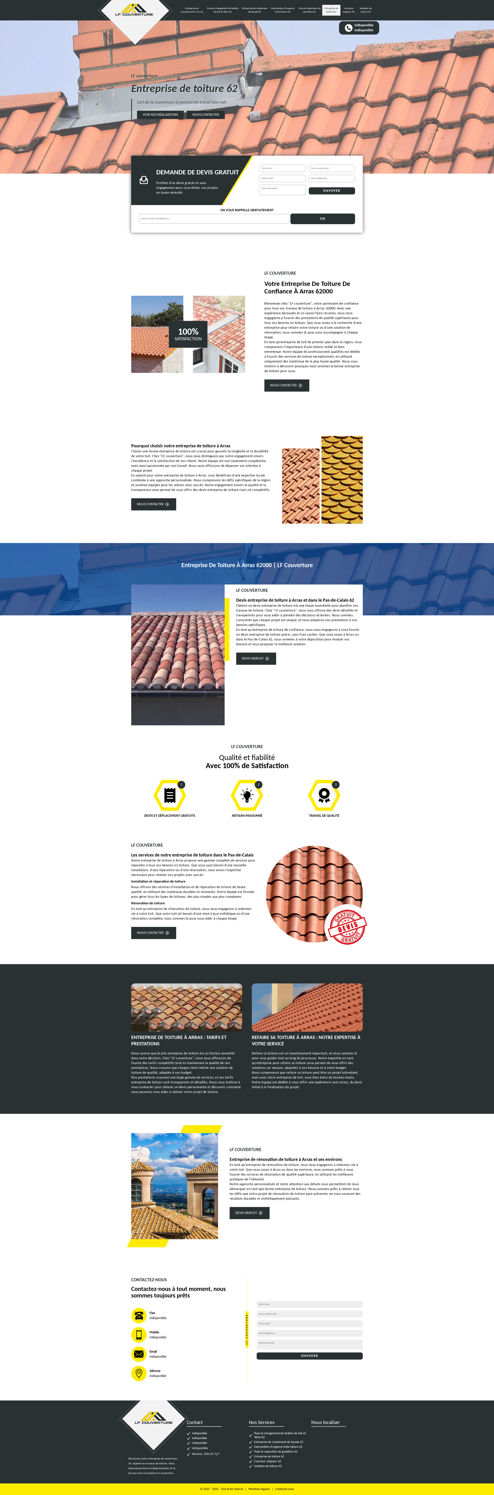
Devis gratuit (253, 659)
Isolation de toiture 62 (268, 1466)
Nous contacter (205, 115)
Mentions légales (259, 1489)
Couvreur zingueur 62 (267, 1461)
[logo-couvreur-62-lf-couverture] (134, 18)
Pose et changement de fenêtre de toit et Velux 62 (280, 1435)
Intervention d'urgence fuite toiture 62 (278, 1447)
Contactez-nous (284, 1489)
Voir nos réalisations (160, 115)
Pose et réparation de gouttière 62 (275, 1451)
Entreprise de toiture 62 (269, 1456)
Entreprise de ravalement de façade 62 (278, 1442)
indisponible (363, 25)
